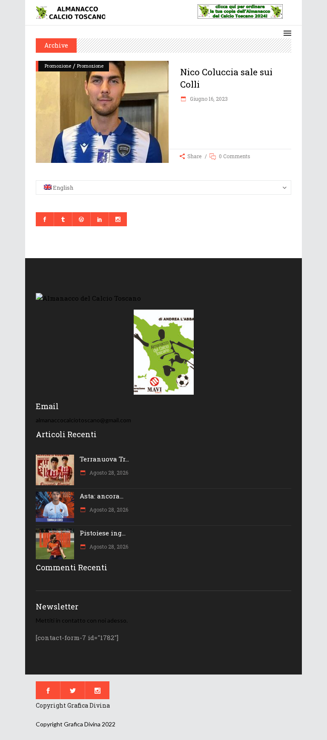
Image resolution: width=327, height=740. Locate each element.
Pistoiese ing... (103, 533)
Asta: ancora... (101, 496)
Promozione (58, 66)
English (62, 187)
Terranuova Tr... (104, 459)
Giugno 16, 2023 (208, 98)
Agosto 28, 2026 (108, 472)
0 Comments (234, 156)
